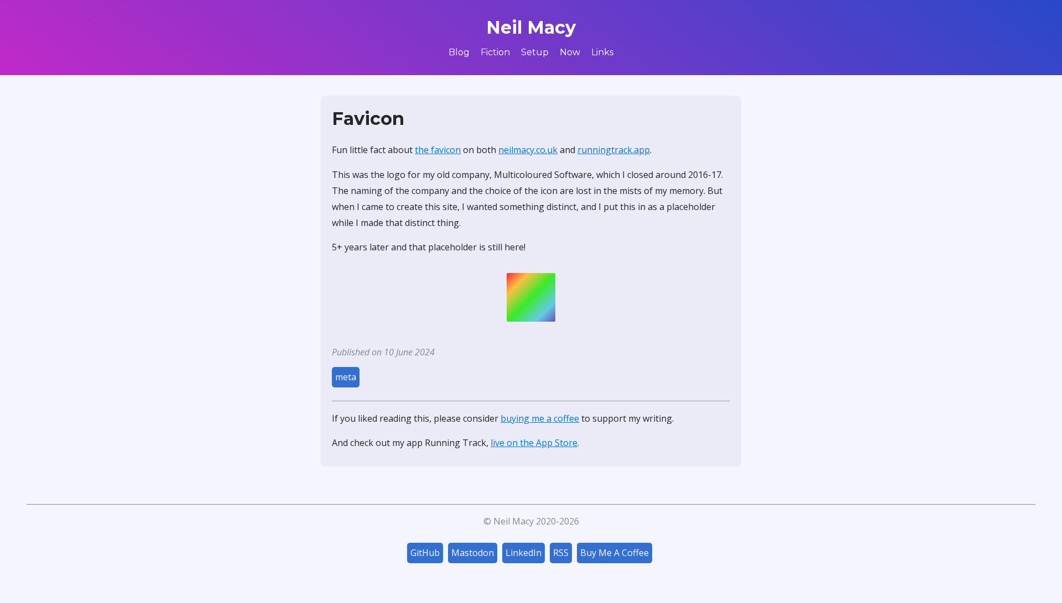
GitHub (425, 553)
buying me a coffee (540, 418)
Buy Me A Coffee (614, 553)
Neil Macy (531, 27)
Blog (459, 52)
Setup (535, 52)
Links (602, 52)
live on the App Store (534, 443)
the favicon (438, 150)
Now (570, 52)
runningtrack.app (613, 150)
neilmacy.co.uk (528, 150)
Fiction (495, 52)
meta (345, 377)
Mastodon (472, 553)
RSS (561, 553)
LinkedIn (524, 553)
